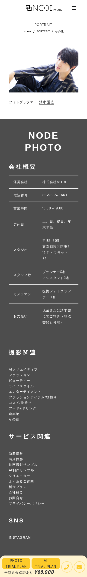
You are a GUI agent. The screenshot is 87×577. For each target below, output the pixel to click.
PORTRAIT (43, 31)
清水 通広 (46, 102)
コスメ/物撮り (20, 403)
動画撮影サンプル (23, 465)
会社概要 (16, 492)
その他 (59, 31)
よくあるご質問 (21, 481)
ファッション (20, 375)
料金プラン (18, 487)
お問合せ (16, 498)
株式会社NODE (55, 182)
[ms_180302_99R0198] (43, 69)
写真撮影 (16, 459)
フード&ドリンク (23, 408)
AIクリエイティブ (23, 369)
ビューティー (20, 380)
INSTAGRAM (20, 537)
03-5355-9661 (55, 195)
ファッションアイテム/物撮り (33, 397)
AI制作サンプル (21, 470)
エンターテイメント (25, 391)
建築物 (14, 414)
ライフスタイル (21, 386)
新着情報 (16, 453)
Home (27, 31)
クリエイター (20, 476)
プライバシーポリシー (27, 503)
